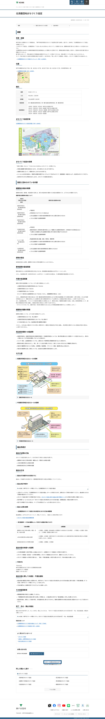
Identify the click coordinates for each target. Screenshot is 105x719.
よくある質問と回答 (75, 710)
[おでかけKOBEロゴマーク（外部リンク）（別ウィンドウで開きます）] (87, 705)
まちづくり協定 (31, 7)
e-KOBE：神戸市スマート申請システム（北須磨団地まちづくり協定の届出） (37, 488)
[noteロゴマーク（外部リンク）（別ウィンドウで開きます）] (73, 705)
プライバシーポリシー (82, 714)
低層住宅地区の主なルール (25, 397)
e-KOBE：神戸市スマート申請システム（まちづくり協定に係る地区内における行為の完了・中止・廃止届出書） (46, 616)
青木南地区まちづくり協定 (62, 681)
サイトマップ (57, 714)
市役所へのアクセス (54, 710)
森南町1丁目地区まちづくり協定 (27, 681)
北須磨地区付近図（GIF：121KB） (25, 71)
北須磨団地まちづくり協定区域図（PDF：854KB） (28, 123)
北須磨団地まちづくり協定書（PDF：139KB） (28, 626)
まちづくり (21, 7)
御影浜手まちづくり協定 (62, 684)
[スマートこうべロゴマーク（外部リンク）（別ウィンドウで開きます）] (78, 705)
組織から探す (65, 710)
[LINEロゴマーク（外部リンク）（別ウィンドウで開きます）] (68, 705)
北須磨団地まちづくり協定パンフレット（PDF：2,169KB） (32, 59)
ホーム (17, 7)
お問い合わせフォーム (37, 653)
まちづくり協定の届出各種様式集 (25, 518)
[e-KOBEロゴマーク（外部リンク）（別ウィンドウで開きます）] (82, 705)
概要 (19, 25)
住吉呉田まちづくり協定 (25, 684)
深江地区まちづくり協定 (62, 677)
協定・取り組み (26, 7)
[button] (72, 2)
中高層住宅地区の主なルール (26, 441)
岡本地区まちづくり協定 (25, 677)
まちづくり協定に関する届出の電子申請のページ (54, 497)
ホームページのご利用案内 (69, 714)
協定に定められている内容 (41, 25)
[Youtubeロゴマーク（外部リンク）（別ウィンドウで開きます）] (63, 706)
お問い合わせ (86, 710)
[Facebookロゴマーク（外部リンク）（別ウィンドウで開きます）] (54, 705)
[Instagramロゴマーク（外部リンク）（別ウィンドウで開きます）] (59, 705)
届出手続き (55, 25)
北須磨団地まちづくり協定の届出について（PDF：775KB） (32, 623)
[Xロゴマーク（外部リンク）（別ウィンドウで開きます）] (49, 705)
